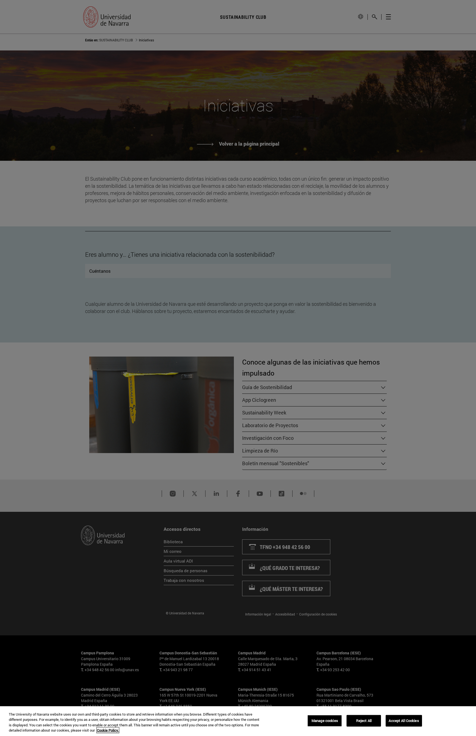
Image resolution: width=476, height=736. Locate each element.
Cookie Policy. (108, 730)
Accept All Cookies (404, 720)
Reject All (364, 720)
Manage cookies (325, 720)
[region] (238, 721)
